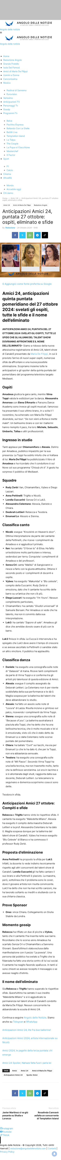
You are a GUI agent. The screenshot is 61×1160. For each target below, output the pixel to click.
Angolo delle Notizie (34, 1017)
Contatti (52, 1148)
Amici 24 (14, 198)
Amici (14, 1071)
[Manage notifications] (54, 1153)
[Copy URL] (45, 235)
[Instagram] (1, 1128)
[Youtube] (1, 1131)
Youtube (7, 1131)
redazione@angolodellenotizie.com (28, 1148)
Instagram (7, 1128)
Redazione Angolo (40, 205)
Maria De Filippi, (39, 353)
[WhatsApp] (30, 235)
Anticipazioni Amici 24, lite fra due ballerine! (26, 1029)
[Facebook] (15, 235)
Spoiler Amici (32, 1075)
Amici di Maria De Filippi (22, 205)
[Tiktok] (1, 1135)
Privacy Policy (7, 1151)
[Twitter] (22, 235)
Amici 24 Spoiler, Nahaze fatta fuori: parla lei (26, 1062)
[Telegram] (37, 235)
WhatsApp (31, 1021)
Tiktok (5, 1135)
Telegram (17, 1021)
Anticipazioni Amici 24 (13, 1075)
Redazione (10, 227)
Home (5, 198)
